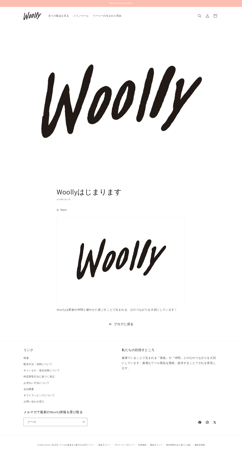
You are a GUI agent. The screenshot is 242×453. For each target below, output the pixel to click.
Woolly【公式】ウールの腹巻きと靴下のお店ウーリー (69, 445)
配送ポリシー (156, 445)
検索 (26, 358)
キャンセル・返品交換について (42, 370)
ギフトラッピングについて (39, 395)
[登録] (83, 422)
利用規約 (142, 445)
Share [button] (63, 209)
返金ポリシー (104, 445)
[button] (200, 16)
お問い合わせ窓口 (34, 401)
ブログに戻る (124, 324)
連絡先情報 (200, 445)
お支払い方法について (36, 382)
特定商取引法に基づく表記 (39, 376)
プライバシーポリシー (124, 445)
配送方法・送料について (38, 364)
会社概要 (29, 389)
